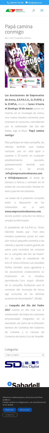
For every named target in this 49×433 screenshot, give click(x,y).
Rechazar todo (24, 410)
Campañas (19, 38)
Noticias (27, 38)
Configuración (10, 415)
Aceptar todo (9, 410)
